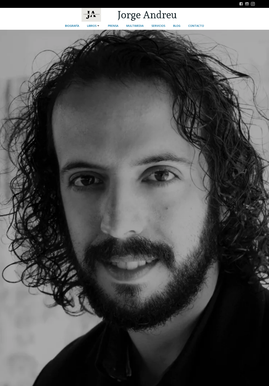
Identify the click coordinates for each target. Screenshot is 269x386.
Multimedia (135, 26)
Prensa (113, 26)
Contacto (196, 26)
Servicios (158, 26)
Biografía (72, 26)
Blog (176, 26)
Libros (91, 26)
